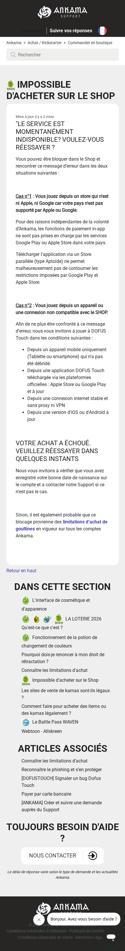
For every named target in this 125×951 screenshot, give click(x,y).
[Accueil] (62, 12)
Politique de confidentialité (93, 931)
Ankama (14, 42)
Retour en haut (21, 570)
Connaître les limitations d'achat (55, 670)
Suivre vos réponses (71, 30)
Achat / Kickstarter (45, 42)
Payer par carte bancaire (46, 794)
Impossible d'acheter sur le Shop (65, 680)
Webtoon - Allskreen (42, 731)
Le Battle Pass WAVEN (55, 722)
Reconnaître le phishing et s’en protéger (62, 769)
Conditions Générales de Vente (45, 937)
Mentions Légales (91, 937)
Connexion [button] (33, 30)
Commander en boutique (90, 42)
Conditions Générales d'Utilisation (36, 931)
